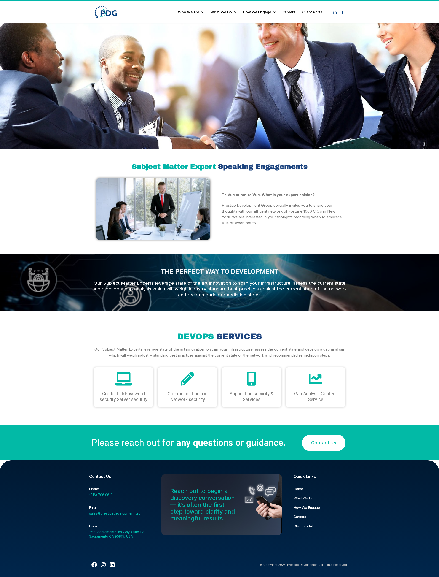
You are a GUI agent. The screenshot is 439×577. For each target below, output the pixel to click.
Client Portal (312, 12)
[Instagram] (103, 564)
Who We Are (188, 12)
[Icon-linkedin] (335, 12)
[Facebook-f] (342, 12)
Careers (288, 12)
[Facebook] (94, 564)
